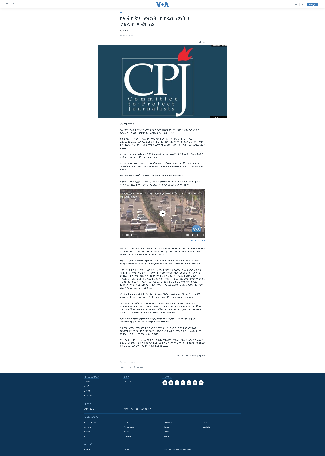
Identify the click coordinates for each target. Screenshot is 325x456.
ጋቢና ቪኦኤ (89, 409)
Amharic (87, 427)
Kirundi (126, 431)
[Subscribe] (201, 382)
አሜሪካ (87, 391)
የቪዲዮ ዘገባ (128, 381)
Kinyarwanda (129, 427)
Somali (166, 431)
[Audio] (303, 4)
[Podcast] (195, 382)
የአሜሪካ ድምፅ (131, 197)
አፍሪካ (86, 386)
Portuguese (168, 422)
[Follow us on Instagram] (177, 382)
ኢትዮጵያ (88, 381)
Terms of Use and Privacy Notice (178, 449)
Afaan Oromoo (90, 422)
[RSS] (189, 382)
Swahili (166, 436)
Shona (166, 427)
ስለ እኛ (127, 449)
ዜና (121, 12)
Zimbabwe (207, 427)
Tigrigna (206, 422)
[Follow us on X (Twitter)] (183, 382)
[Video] (296, 4)
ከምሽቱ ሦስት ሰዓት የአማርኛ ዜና (137, 409)
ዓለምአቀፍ (88, 396)
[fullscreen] (202, 235)
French (127, 422)
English (87, 431)
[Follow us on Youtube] (170, 382)
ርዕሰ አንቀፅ (88, 449)
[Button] (202, 42)
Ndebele (127, 436)
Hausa (87, 436)
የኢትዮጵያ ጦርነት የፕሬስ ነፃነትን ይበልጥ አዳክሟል (152, 193)
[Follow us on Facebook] (164, 382)
